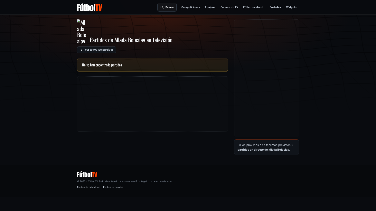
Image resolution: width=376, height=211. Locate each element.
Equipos (210, 7)
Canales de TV (229, 7)
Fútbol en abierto (253, 7)
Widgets (291, 7)
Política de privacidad (88, 187)
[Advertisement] (152, 104)
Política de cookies (113, 187)
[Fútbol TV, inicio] (89, 7)
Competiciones (190, 7)
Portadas (275, 7)
